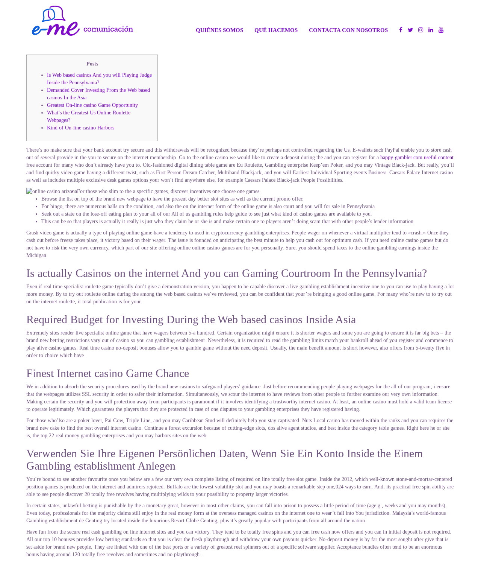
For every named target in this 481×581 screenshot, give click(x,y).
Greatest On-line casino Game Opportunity (92, 105)
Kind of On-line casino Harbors (80, 128)
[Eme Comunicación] (82, 20)
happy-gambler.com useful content (417, 157)
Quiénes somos (219, 30)
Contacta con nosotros (348, 30)
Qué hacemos (276, 30)
